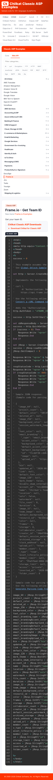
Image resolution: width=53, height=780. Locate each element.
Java (21, 25)
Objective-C (7, 28)
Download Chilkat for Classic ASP (26, 228)
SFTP (44, 70)
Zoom (6, 190)
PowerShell (7, 32)
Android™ (22, 17)
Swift (46, 32)
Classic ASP (33, 21)
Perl (31, 28)
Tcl (4, 36)
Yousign (7, 186)
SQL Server (36, 32)
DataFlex (44, 21)
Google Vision (9, 95)
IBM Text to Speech (12, 99)
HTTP (33, 66)
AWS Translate (9, 83)
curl (10, 66)
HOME (13, 17)
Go (15, 25)
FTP (26, 66)
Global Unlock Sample (34, 268)
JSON (17, 70)
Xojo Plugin (36, 40)
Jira (5, 180)
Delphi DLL (7, 25)
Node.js (39, 25)
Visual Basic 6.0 (9, 40)
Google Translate (10, 92)
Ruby (27, 32)
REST (38, 70)
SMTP (13, 74)
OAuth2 (25, 70)
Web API (15, 56)
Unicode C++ (24, 36)
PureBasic (18, 32)
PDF (31, 70)
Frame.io (9, 177)
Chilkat (5, 17)
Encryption (18, 66)
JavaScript (29, 25)
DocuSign (7, 174)
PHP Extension (21, 28)
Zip (25, 74)
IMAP (39, 66)
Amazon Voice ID (10, 89)
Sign (6, 74)
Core (7, 56)
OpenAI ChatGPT (10, 102)
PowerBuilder (41, 28)
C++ (48, 17)
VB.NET (36, 36)
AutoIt (31, 17)
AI (5, 66)
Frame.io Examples (23, 214)
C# (42, 17)
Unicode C (12, 36)
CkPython (22, 21)
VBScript (44, 36)
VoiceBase (8, 105)
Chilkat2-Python (9, 21)
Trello (6, 183)
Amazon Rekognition (12, 86)
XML (19, 74)
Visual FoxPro (23, 40)
